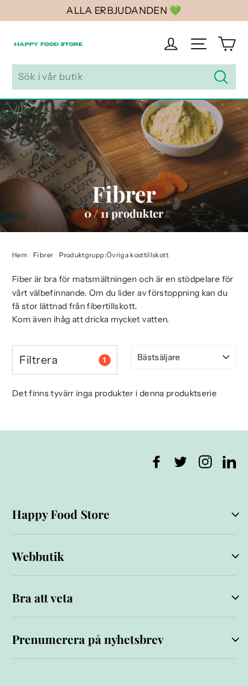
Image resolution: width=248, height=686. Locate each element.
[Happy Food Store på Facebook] (156, 461)
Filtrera (62, 360)
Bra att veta (42, 597)
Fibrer (43, 255)
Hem (19, 255)
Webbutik (38, 556)
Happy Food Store (61, 514)
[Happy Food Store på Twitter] (180, 461)
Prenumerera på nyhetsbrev (88, 639)
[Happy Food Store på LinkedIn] (229, 461)
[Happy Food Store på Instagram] (205, 461)
